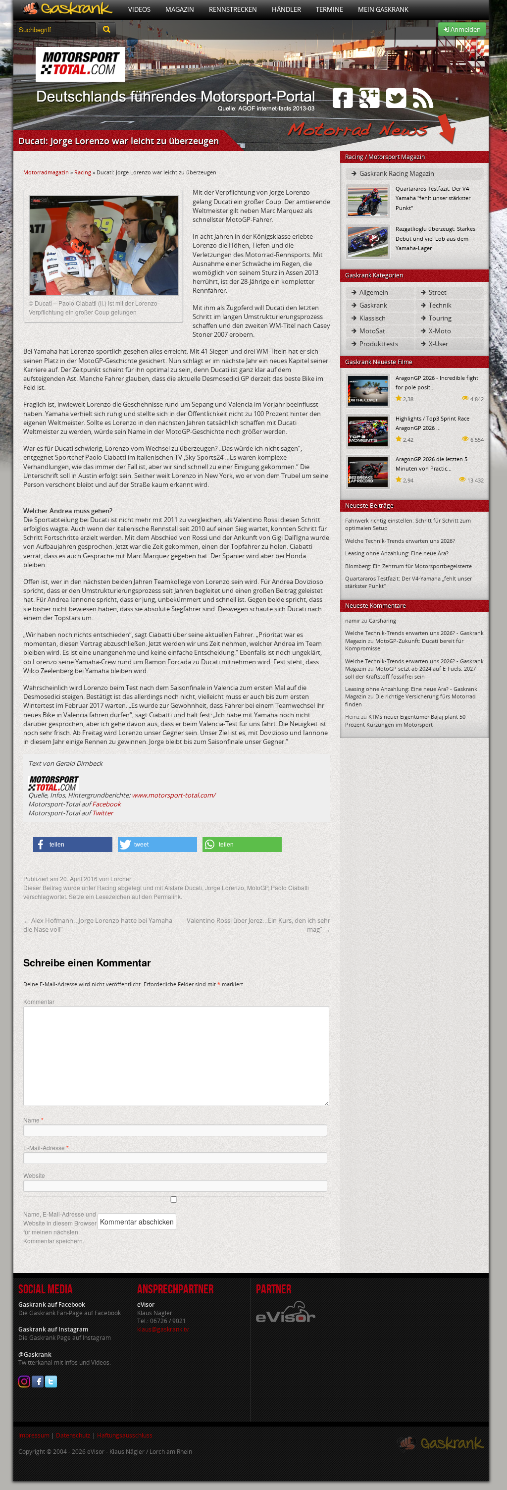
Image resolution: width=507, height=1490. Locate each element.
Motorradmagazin (46, 172)
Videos (139, 9)
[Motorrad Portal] (67, 9)
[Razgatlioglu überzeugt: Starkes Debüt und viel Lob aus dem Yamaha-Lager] (368, 241)
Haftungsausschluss (124, 1435)
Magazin (179, 9)
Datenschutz (73, 1435)
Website (34, 1175)
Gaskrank (372, 305)
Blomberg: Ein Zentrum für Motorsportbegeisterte (408, 566)
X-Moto (439, 330)
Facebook (106, 803)
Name (33, 1120)
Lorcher (120, 878)
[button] (72, 844)
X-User (437, 343)
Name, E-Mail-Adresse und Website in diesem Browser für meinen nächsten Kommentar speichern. (60, 1227)
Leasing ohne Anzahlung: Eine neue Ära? (397, 553)
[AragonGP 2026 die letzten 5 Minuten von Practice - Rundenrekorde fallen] (368, 471)
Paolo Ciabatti (290, 887)
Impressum (34, 1435)
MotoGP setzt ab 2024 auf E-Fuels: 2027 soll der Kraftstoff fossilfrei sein (410, 672)
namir (352, 620)
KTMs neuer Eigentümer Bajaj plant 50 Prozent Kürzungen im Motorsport (405, 720)
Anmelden (465, 29)
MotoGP (257, 887)
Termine (329, 9)
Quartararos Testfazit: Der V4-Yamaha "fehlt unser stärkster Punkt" (433, 198)
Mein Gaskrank (383, 9)
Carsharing (382, 620)
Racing (82, 172)
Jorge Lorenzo (224, 887)
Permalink (167, 896)
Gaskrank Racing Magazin (396, 173)
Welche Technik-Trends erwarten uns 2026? (400, 540)
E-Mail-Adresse (46, 1147)
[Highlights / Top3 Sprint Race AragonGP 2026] (368, 430)
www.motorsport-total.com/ (173, 795)
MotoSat (371, 330)
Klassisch (372, 318)
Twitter (102, 812)
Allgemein (373, 292)
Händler (286, 9)
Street (437, 292)
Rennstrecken (233, 9)
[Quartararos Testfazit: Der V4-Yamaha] (368, 201)
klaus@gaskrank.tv (163, 1329)
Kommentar (38, 1001)
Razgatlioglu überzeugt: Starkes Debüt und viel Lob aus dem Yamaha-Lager (435, 238)
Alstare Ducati (183, 887)
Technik (439, 305)
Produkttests (378, 343)
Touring (439, 318)
